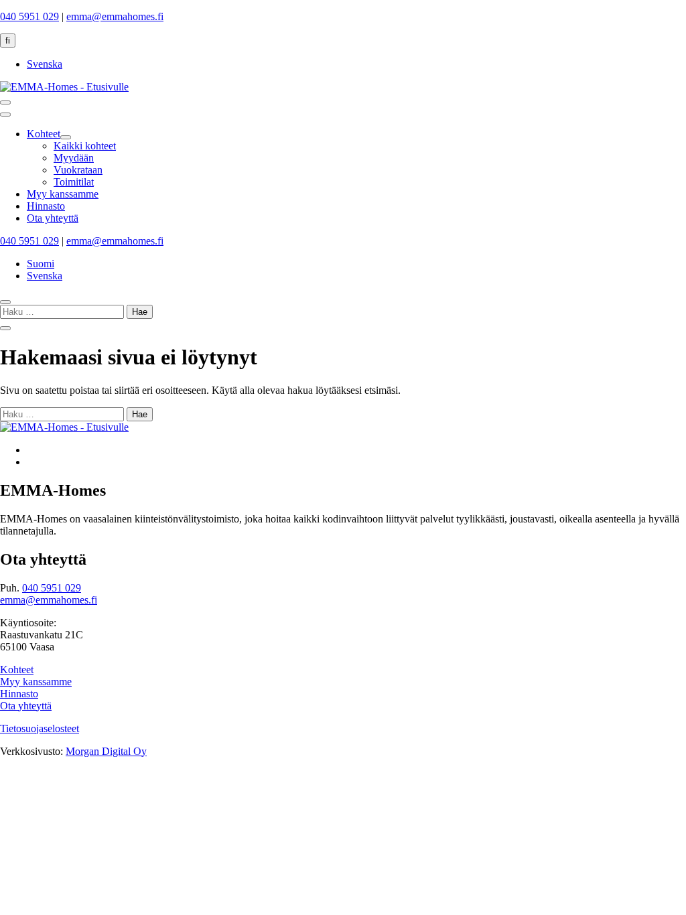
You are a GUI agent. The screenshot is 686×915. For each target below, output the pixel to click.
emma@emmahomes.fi (114, 16)
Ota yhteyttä (26, 705)
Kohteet (16, 669)
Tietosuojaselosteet (39, 728)
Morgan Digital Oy (106, 751)
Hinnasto (19, 693)
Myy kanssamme (36, 681)
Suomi (40, 263)
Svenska (44, 64)
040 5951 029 (29, 16)
